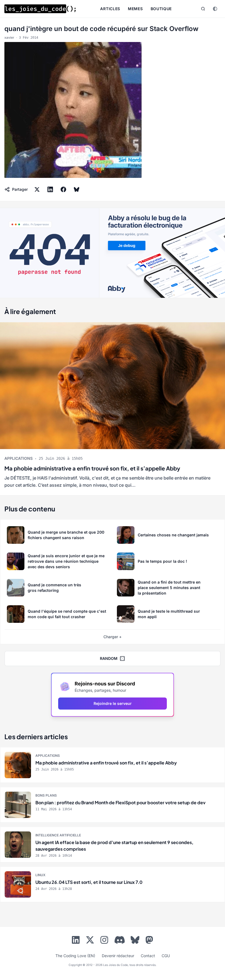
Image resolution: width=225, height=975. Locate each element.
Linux (40, 875)
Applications (18, 458)
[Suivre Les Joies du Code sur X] (90, 940)
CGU (166, 955)
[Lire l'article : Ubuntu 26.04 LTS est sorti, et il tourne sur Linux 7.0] (112, 884)
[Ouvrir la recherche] (203, 8)
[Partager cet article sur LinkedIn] (50, 189)
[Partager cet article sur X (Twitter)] (37, 189)
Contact (148, 955)
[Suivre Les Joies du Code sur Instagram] (104, 940)
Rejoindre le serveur (113, 703)
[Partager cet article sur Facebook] (63, 189)
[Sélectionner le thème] (215, 8)
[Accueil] (40, 8)
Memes (135, 8)
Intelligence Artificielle (58, 835)
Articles (110, 8)
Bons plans (46, 795)
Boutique (161, 8)
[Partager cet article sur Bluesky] (76, 189)
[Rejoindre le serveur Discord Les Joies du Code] (119, 939)
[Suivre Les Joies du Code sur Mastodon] (149, 940)
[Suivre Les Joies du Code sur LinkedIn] (75, 940)
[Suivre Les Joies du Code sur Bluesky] (135, 940)
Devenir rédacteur (118, 955)
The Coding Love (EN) (75, 955)
